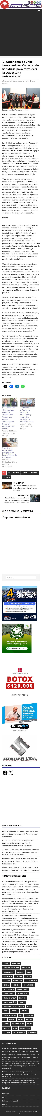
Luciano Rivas (22, 994)
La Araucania (9, 989)
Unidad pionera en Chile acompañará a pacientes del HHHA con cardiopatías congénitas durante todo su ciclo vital (17, 843)
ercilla (6, 985)
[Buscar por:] (21, 577)
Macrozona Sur (10, 998)
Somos (4, 1105)
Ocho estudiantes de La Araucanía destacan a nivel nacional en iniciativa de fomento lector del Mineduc (20, 834)
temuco (7, 1028)
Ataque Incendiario (11, 968)
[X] (11, 773)
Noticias (24, 1011)
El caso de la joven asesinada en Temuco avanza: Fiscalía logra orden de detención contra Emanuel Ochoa (18, 932)
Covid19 (28, 976)
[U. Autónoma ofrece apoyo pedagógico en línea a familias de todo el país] (10, 442)
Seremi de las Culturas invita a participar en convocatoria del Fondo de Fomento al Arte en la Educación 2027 (20, 861)
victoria (7, 1032)
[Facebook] (5, 773)
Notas (6, 1011)
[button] (38, 11)
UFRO (15, 1028)
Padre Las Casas (10, 1015)
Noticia (34, 473)
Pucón (20, 1020)
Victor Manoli (19, 1032)
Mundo (22, 1002)
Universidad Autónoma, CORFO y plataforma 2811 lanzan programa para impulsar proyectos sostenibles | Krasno (21, 884)
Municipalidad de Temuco (14, 1007)
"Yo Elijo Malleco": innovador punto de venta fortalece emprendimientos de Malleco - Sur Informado (19, 944)
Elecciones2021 (31, 981)
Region (29, 1020)
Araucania (16, 963)
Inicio (4, 1097)
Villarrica (32, 1032)
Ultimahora (25, 1028)
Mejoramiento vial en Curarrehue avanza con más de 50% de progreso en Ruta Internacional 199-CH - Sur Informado (20, 901)
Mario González (10, 1002)
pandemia (29, 1015)
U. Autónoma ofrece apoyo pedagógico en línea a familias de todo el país (9, 452)
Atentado (26, 968)
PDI (5, 1020)
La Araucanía (13, 473)
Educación (17, 981)
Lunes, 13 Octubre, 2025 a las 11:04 (16, 81)
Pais (20, 1015)
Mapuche (22, 998)
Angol (6, 963)
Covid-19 (18, 976)
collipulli (8, 976)
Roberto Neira (18, 1024)
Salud (29, 1024)
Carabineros (9, 972)
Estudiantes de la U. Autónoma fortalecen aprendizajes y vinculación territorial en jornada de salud (26, 415)
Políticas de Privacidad (10, 1101)
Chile (29, 972)
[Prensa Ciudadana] (21, 7)
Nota (25, 473)
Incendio (16, 985)
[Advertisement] (21, 35)
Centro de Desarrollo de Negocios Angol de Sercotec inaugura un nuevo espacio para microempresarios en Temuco (21, 949)
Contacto (5, 1093)
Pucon (11, 1020)
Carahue (20, 972)
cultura (7, 981)
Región (7, 477)
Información (28, 985)
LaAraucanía (9, 994)
